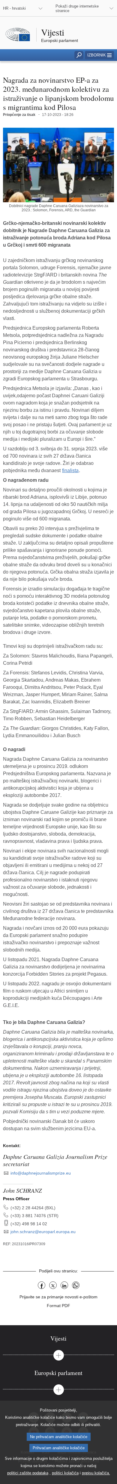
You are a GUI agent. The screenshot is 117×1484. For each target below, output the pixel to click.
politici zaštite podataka (27, 1473)
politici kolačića (65, 1473)
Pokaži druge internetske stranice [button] (77, 8)
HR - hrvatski (14, 8)
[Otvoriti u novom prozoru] (58, 165)
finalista (70, 470)
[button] (99, 55)
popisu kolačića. (96, 1473)
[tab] (58, 1338)
